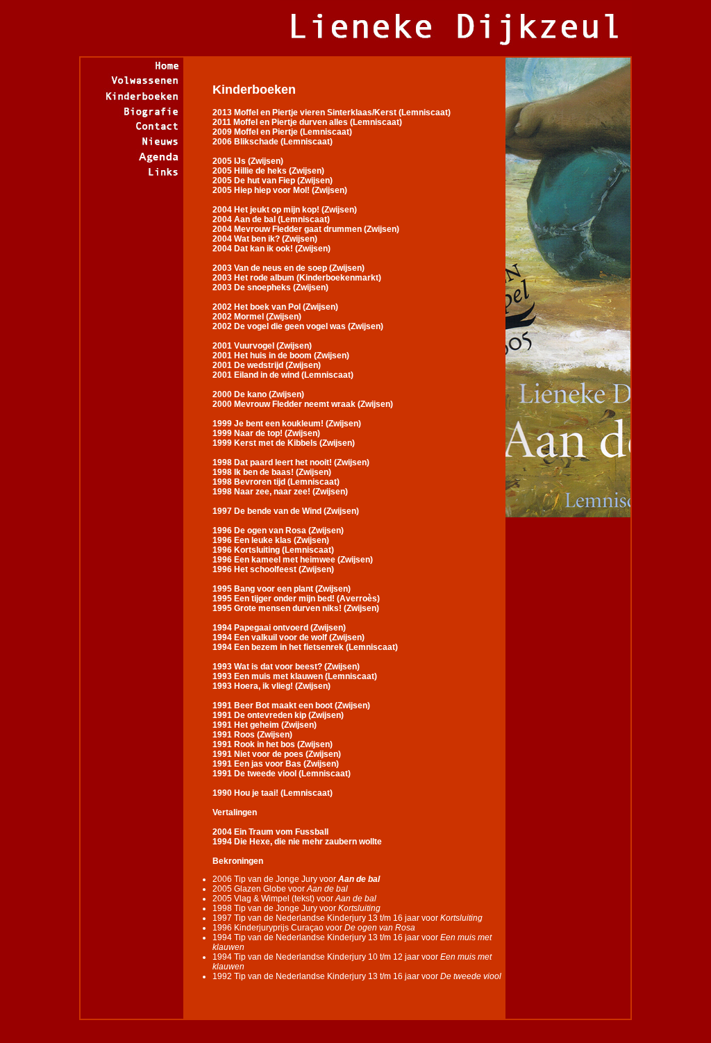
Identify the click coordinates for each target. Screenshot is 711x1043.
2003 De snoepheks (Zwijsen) (270, 287)
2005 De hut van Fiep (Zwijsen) (272, 180)
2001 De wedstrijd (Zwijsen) (266, 365)
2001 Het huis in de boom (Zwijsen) (280, 355)
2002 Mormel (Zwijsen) (256, 317)
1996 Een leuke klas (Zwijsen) (270, 540)
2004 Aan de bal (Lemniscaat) (271, 219)
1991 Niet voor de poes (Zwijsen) (276, 754)
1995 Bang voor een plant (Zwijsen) (281, 589)
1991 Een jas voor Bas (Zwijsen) (275, 764)
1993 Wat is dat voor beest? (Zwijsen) (286, 666)
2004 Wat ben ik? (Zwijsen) (264, 239)
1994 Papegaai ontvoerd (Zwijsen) (279, 628)
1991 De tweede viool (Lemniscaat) (281, 773)
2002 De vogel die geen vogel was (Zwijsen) (297, 326)
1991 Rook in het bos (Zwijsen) (272, 744)
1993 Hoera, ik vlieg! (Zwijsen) (271, 686)
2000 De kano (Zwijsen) (258, 394)
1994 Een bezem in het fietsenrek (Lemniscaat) (305, 647)
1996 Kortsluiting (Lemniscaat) (273, 550)
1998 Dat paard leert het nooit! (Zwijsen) (290, 462)
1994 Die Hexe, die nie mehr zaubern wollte (297, 841)
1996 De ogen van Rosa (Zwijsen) (278, 530)
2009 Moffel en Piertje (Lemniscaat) (282, 132)
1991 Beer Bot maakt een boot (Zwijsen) (291, 705)
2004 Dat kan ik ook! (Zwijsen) (271, 248)
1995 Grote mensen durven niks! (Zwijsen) (295, 608)
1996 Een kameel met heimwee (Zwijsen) (292, 560)
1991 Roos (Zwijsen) (252, 735)
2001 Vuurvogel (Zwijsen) (262, 346)
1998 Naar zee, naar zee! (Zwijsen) (280, 492)
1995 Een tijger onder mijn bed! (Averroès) (296, 598)
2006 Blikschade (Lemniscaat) (272, 142)
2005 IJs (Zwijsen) (247, 161)
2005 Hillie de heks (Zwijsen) (268, 171)
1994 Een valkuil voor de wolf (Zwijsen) (288, 637)
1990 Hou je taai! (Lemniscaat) (272, 793)
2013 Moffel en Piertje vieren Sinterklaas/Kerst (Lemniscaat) (331, 112)
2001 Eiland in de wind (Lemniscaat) (282, 375)
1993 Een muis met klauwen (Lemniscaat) (294, 676)
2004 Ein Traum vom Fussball (270, 832)
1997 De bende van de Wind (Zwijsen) (285, 511)
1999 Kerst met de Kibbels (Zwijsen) (283, 443)
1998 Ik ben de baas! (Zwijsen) (271, 472)
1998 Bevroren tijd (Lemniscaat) (276, 482)
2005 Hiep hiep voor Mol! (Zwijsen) (279, 190)
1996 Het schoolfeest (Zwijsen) (273, 569)
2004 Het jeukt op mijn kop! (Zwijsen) (284, 210)
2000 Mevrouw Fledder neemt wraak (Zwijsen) (302, 404)
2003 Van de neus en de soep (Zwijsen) (288, 268)
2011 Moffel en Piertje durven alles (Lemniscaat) (307, 122)
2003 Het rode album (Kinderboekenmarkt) (296, 278)
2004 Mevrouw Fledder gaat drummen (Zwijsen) (305, 229)
